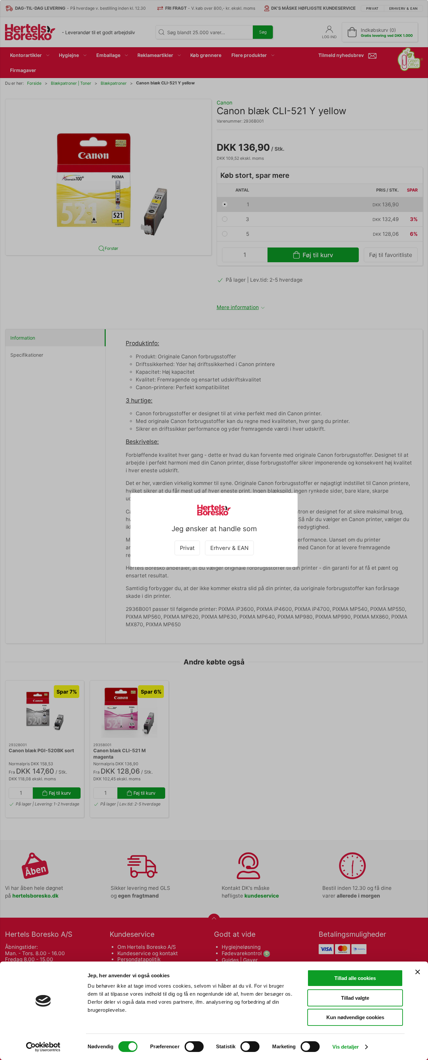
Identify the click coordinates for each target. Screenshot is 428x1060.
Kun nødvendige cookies (355, 1017)
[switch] (194, 1046)
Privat (187, 548)
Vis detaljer (345, 1047)
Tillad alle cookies (355, 978)
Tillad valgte (355, 998)
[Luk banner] (417, 972)
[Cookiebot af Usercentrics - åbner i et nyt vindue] (43, 1047)
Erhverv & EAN (229, 548)
